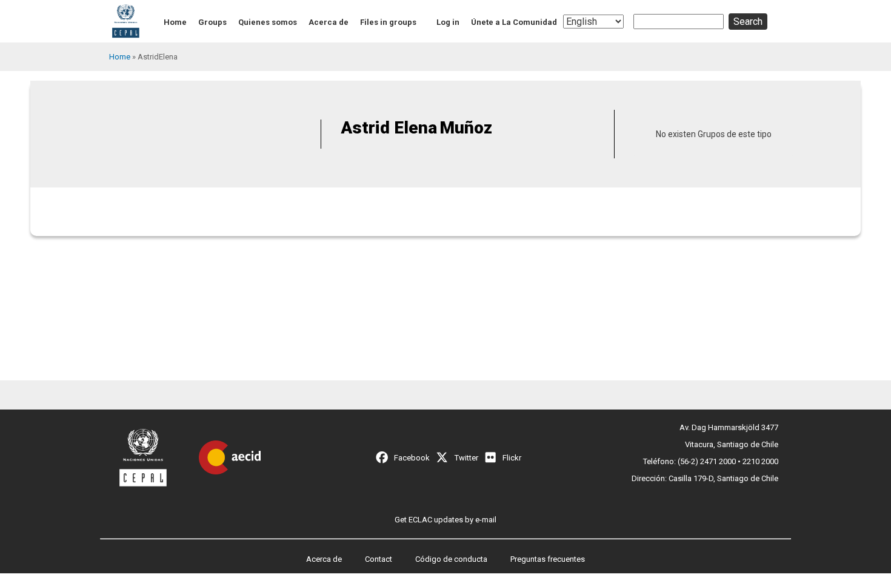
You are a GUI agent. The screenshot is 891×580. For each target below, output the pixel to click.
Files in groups (388, 22)
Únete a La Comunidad (514, 22)
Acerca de (329, 22)
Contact (378, 559)
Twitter (466, 457)
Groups (212, 22)
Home (175, 22)
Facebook (412, 457)
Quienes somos (267, 22)
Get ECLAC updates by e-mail (445, 519)
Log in (447, 22)
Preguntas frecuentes (547, 559)
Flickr (511, 457)
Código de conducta (451, 559)
